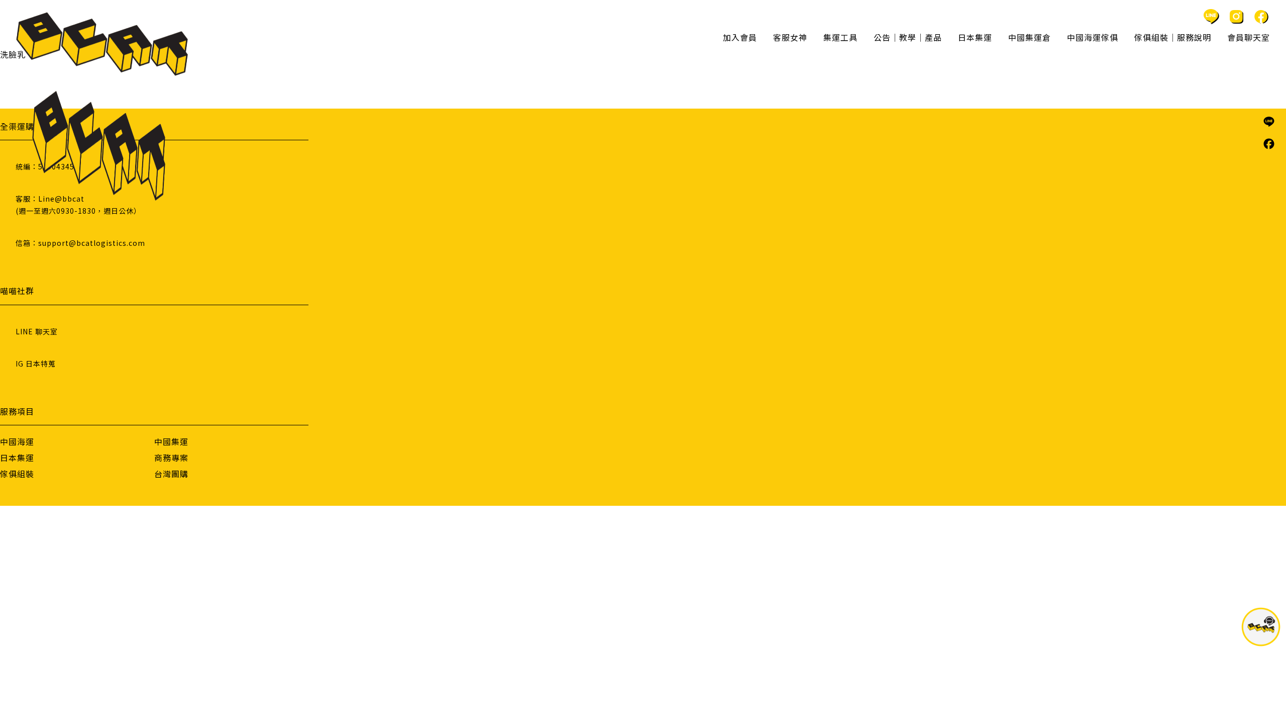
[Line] (1269, 122)
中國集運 (171, 441)
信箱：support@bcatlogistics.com (80, 243)
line (1211, 16)
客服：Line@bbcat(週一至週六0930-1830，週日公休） (78, 205)
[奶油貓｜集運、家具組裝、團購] (102, 44)
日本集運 (17, 457)
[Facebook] (1269, 144)
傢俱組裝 (17, 474)
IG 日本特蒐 (36, 363)
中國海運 (17, 441)
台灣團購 (171, 474)
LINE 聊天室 (37, 331)
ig (1236, 16)
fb (1261, 16)
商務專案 (171, 457)
